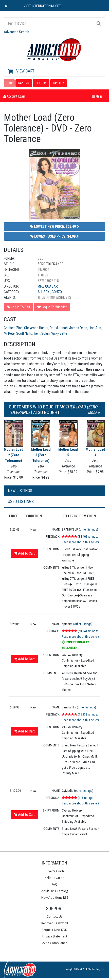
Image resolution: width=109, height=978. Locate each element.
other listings (88, 529)
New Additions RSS (54, 897)
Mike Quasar (48, 286)
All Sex (44, 292)
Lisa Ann (95, 328)
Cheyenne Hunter (36, 328)
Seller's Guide (54, 878)
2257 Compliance (54, 943)
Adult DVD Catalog (54, 891)
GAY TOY (58, 83)
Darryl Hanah (59, 328)
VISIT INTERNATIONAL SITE (43, 6)
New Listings (20, 490)
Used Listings (21, 501)
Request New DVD (54, 930)
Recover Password (54, 923)
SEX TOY (41, 83)
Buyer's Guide (55, 871)
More (93, 412)
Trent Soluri (41, 333)
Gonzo (57, 292)
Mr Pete (9, 333)
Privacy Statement (54, 936)
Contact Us (54, 916)
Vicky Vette (59, 333)
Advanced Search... (17, 32)
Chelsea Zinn (13, 328)
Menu (98, 96)
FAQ (54, 884)
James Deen (78, 328)
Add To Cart (26, 553)
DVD (9, 83)
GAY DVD (23, 83)
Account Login (15, 96)
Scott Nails (24, 333)
